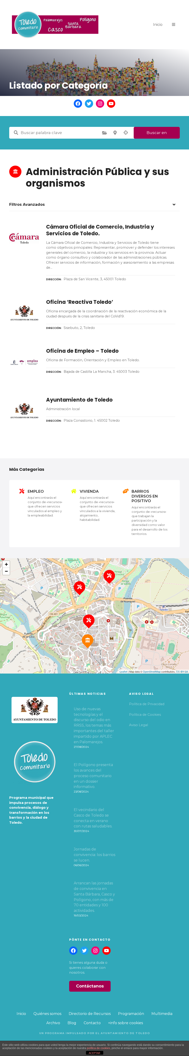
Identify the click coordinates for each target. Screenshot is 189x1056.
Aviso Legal (138, 725)
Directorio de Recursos (90, 1013)
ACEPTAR (94, 1053)
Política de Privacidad (146, 704)
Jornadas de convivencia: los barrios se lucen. (94, 854)
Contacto (92, 1023)
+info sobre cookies (125, 1023)
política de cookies (98, 1048)
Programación (131, 1013)
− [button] (6, 571)
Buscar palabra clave (16, 132)
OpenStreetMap (152, 671)
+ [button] (6, 564)
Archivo (53, 1023)
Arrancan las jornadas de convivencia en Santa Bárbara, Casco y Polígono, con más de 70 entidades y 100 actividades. (94, 897)
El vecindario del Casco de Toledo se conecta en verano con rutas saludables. (93, 818)
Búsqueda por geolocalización (125, 132)
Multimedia (161, 1013)
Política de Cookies (145, 715)
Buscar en (157, 132)
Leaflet (123, 671)
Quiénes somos (47, 1013)
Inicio (157, 24)
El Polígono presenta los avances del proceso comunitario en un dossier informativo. (93, 776)
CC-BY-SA (182, 671)
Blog (72, 1023)
